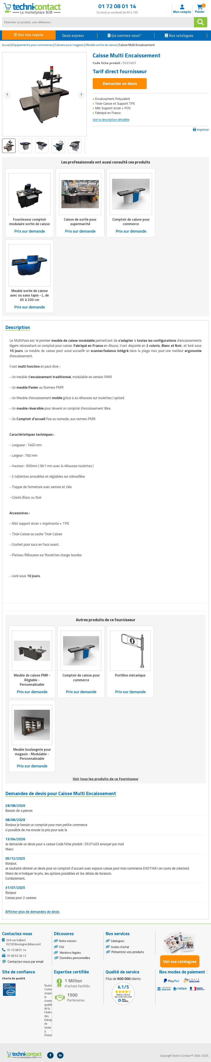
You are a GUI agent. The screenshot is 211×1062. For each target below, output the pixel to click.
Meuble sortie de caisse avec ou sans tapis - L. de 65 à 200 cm (29, 295)
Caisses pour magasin (69, 45)
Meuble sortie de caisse (101, 45)
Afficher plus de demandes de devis (32, 911)
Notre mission (67, 941)
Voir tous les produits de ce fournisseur (105, 779)
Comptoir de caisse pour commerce (131, 222)
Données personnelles (75, 958)
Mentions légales (70, 952)
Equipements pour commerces (32, 45)
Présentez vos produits (127, 952)
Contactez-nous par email (25, 961)
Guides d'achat (120, 947)
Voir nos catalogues (179, 961)
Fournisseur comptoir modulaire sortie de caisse (29, 222)
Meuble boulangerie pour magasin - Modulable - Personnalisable (32, 754)
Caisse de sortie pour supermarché (80, 222)
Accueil (6, 45)
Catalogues (117, 941)
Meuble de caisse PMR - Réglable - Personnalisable (32, 680)
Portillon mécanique (130, 675)
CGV (61, 947)
